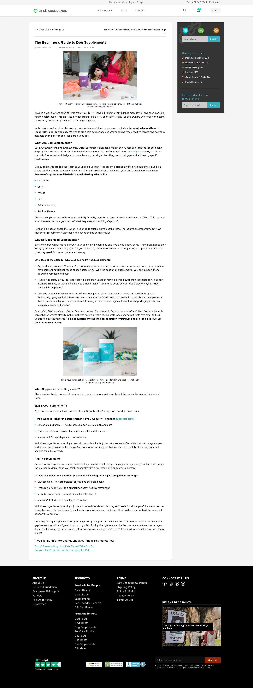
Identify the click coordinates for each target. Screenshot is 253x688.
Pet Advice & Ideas (87, 47)
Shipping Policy (126, 587)
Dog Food (81, 618)
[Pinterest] (177, 583)
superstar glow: (125, 418)
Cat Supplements (85, 644)
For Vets (37, 595)
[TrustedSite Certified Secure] (94, 664)
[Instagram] (171, 583)
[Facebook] (164, 583)
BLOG (124, 10)
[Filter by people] (216, 30)
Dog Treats (81, 622)
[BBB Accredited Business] (135, 664)
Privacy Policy (125, 595)
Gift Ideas (80, 648)
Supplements (82, 598)
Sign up (213, 105)
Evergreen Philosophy (45, 591)
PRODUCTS (104, 10)
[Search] (185, 10)
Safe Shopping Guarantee (132, 582)
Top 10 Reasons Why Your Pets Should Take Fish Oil (64, 546)
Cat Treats (81, 639)
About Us (38, 582)
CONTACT (140, 10)
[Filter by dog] (185, 30)
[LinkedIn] (183, 583)
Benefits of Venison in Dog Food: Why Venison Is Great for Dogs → (135, 31)
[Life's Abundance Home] (52, 10)
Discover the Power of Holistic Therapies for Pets (62, 550)
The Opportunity (42, 599)
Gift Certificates (84, 607)
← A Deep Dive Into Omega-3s (49, 29)
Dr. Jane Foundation (44, 587)
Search (213, 39)
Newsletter (39, 604)
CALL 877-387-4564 (197, 2)
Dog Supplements (85, 627)
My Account (215, 2)
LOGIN (216, 10)
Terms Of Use (125, 599)
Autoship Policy (126, 591)
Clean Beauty (83, 590)
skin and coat (135, 151)
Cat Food (80, 635)
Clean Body (82, 594)
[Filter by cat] (201, 30)
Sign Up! (212, 660)
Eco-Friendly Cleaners (88, 603)
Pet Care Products (86, 631)
